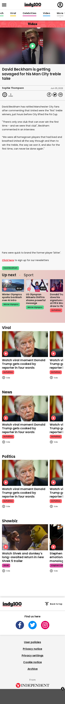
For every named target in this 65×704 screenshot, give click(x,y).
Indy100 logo (32, 5)
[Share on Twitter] (55, 94)
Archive (33, 669)
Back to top (56, 604)
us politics (56, 310)
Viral (13, 13)
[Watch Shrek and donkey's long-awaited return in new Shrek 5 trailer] (25, 537)
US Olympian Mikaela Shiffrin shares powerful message (36, 299)
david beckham (11, 268)
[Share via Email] (60, 94)
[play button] (32, 46)
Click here (8, 260)
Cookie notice (32, 662)
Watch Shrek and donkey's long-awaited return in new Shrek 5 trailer (23, 557)
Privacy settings (32, 655)
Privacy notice (32, 649)
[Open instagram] (45, 625)
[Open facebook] (20, 625)
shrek (6, 565)
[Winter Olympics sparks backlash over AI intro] (13, 285)
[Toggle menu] (5, 5)
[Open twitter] (32, 625)
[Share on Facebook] (49, 94)
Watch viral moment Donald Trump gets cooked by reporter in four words (23, 364)
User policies (32, 642)
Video (46, 13)
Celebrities (29, 13)
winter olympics (11, 304)
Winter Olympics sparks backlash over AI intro (12, 297)
